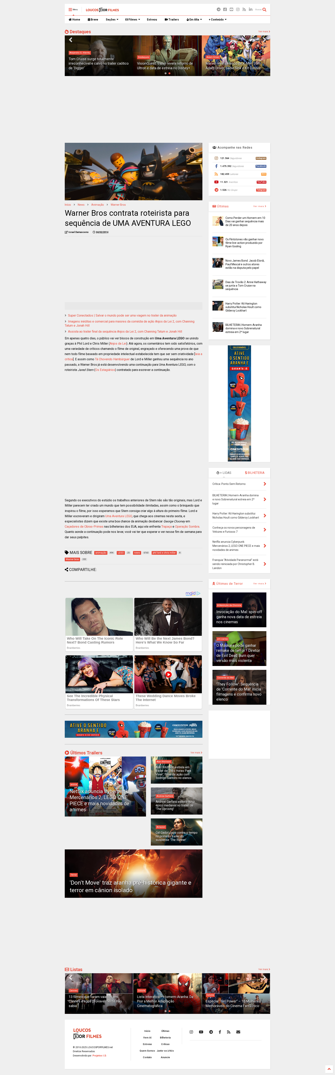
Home (76, 19)
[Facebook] (225, 9)
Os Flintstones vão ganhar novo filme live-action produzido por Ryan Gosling (244, 243)
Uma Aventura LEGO (118, 516)
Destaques (80, 31)
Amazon (161, 827)
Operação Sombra (187, 526)
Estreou (152, 19)
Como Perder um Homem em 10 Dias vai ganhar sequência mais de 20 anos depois (245, 221)
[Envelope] (238, 1032)
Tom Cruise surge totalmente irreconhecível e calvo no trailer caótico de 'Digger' (99, 63)
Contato (147, 1057)
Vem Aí (147, 1037)
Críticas (165, 1044)
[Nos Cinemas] (133, 737)
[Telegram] (218, 9)
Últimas (222, 206)
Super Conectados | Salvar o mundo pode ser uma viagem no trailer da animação (122, 315)
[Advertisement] (167, 109)
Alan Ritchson (164, 761)
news (81, 204)
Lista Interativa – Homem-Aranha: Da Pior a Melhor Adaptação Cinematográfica (97, 1001)
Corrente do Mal (225, 677)
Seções (111, 19)
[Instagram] (238, 9)
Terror (74, 875)
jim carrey (222, 639)
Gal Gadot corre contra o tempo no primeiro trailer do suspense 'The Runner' (177, 836)
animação (97, 204)
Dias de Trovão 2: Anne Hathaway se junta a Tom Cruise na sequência (245, 286)
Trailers (173, 19)
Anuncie (165, 1057)
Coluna (73, 990)
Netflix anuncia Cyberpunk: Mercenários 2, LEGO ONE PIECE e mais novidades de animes (99, 800)
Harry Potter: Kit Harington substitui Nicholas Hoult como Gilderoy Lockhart (243, 307)
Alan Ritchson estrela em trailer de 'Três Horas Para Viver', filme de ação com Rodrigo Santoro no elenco (174, 772)
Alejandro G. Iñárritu (80, 52)
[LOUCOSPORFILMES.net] (102, 11)
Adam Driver (213, 57)
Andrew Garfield (165, 796)
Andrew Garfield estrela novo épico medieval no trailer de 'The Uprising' (175, 805)
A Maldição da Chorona (229, 605)
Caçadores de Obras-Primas (84, 526)
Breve (94, 19)
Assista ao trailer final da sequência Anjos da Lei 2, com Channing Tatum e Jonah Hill (125, 331)
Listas (75, 969)
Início (68, 204)
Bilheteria (165, 1037)
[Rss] (244, 9)
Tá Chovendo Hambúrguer (112, 359)
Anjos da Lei (118, 343)
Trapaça (166, 526)
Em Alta (194, 19)
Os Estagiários (105, 370)
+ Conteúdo (216, 19)
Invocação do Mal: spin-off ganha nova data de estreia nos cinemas (239, 616)
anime (74, 784)
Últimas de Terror (229, 583)
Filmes (132, 19)
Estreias (147, 1044)
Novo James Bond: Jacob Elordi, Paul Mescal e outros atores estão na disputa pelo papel (244, 264)
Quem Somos (147, 1050)
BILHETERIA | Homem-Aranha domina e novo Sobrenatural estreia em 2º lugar (243, 328)
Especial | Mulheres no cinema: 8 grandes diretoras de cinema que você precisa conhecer (235, 1001)
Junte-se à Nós (165, 1050)
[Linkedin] (250, 9)
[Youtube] (231, 9)
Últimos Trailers (85, 753)
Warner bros (118, 204)
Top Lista (211, 990)
